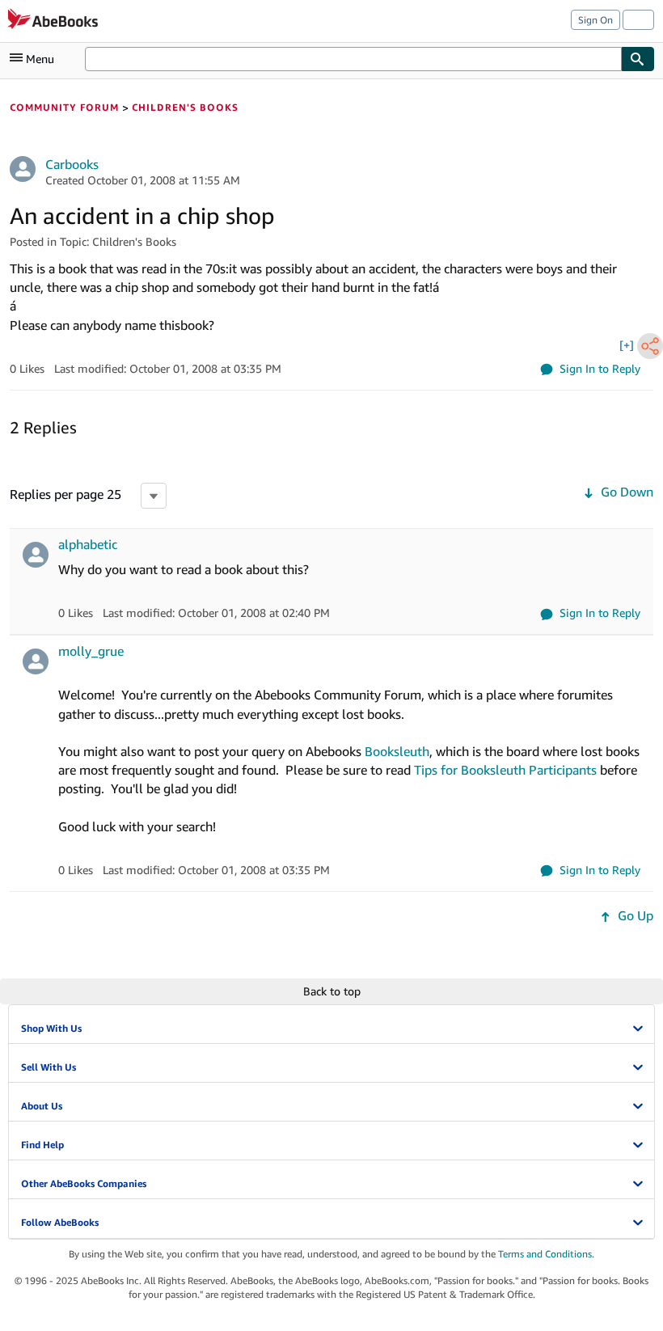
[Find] (638, 59)
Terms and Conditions (545, 1254)
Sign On (595, 20)
